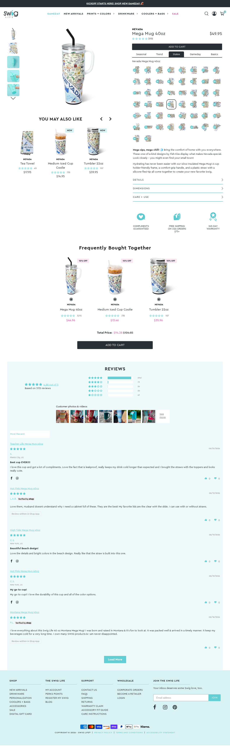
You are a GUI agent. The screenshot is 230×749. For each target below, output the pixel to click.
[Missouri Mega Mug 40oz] (137, 104)
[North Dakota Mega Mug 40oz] (148, 116)
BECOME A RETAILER (129, 694)
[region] (60, 157)
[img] (18, 449)
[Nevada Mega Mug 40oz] (171, 104)
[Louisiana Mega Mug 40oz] (148, 93)
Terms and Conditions (129, 733)
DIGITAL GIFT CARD (21, 714)
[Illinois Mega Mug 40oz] (183, 82)
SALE (12, 710)
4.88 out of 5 (50, 384)
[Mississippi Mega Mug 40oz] (217, 93)
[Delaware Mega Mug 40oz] (217, 70)
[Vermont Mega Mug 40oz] (183, 127)
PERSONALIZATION (21, 698)
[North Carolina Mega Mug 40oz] (137, 116)
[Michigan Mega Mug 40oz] (194, 93)
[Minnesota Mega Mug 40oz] (206, 93)
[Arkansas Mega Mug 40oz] (171, 70)
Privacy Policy (103, 733)
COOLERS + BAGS (20, 702)
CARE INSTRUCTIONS (94, 714)
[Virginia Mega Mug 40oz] (194, 127)
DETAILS (138, 180)
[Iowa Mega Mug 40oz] (206, 82)
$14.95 (60, 176)
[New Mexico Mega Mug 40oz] (206, 104)
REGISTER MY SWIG (56, 698)
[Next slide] (110, 119)
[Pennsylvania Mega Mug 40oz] (194, 116)
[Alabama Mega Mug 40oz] (137, 70)
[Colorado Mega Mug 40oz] (194, 70)
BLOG (48, 702)
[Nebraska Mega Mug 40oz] (160, 104)
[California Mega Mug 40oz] (183, 70)
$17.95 (27, 172)
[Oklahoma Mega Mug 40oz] (171, 116)
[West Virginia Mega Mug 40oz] (217, 127)
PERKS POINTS (54, 694)
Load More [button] (115, 659)
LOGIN (121, 698)
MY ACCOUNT (53, 690)
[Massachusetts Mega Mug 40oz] (183, 93)
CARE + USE (141, 197)
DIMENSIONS (141, 188)
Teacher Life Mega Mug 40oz (26, 444)
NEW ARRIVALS (18, 690)
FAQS (84, 694)
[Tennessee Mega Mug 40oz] (148, 127)
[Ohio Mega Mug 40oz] (160, 116)
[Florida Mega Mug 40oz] (137, 82)
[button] (140, 39)
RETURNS (87, 702)
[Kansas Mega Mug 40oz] (217, 82)
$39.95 (93, 172)
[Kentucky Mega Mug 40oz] (137, 93)
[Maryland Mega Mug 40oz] (171, 93)
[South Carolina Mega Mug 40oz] (217, 116)
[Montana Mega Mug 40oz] (148, 104)
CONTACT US (89, 690)
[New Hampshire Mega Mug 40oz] (183, 104)
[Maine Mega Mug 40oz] (160, 93)
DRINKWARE (17, 694)
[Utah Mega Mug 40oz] (171, 127)
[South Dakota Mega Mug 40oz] (137, 127)
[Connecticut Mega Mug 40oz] (206, 70)
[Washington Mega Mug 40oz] (206, 127)
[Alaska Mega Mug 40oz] (148, 70)
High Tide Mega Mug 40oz (25, 530)
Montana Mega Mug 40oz (24, 612)
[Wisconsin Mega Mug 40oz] (137, 139)
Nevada (60, 163)
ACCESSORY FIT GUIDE (94, 710)
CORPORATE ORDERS (130, 690)
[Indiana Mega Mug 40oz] (194, 82)
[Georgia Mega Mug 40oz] (148, 82)
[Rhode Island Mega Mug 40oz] (206, 116)
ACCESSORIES (18, 706)
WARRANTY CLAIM (92, 706)
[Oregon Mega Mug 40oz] (183, 116)
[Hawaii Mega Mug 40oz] (160, 82)
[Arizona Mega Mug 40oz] (160, 70)
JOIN (214, 697)
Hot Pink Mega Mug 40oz (24, 488)
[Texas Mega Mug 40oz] (160, 127)
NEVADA (27, 161)
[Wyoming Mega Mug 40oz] (148, 139)
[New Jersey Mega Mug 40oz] (194, 104)
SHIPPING (87, 698)
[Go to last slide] (101, 119)
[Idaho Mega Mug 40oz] (171, 82)
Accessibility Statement (160, 733)
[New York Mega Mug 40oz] (217, 104)
